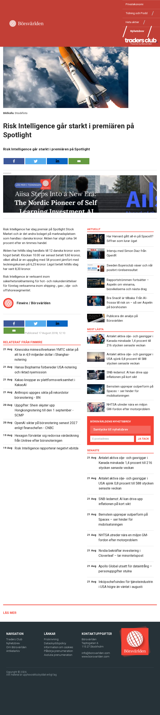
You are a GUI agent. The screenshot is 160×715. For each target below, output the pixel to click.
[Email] (79, 161)
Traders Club (14, 639)
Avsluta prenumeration (58, 654)
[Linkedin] (57, 161)
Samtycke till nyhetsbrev (110, 429)
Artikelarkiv (13, 650)
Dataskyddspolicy (55, 643)
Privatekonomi (134, 4)
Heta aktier (132, 22)
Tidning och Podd (137, 13)
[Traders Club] (141, 41)
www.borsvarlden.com (95, 656)
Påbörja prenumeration (58, 650)
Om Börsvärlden (16, 647)
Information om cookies (58, 647)
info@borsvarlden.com (96, 653)
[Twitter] (35, 161)
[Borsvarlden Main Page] (26, 23)
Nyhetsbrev (137, 31)
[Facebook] (14, 161)
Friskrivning (51, 639)
